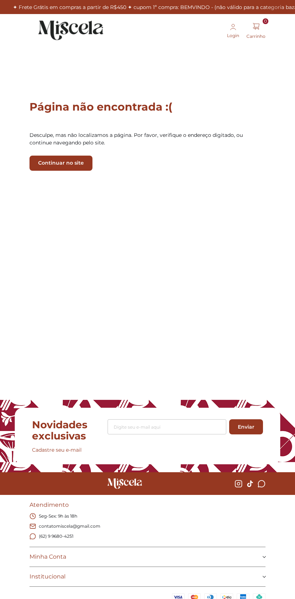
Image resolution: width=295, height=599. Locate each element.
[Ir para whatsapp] (262, 484)
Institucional (47, 576)
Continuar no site (61, 163)
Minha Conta (48, 556)
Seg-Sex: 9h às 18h (58, 516)
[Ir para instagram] (238, 484)
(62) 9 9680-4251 (56, 536)
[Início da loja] (71, 30)
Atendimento (49, 504)
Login (233, 35)
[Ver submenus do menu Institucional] (264, 577)
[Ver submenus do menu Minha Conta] (264, 557)
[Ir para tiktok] (250, 484)
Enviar (246, 427)
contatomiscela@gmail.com (69, 526)
